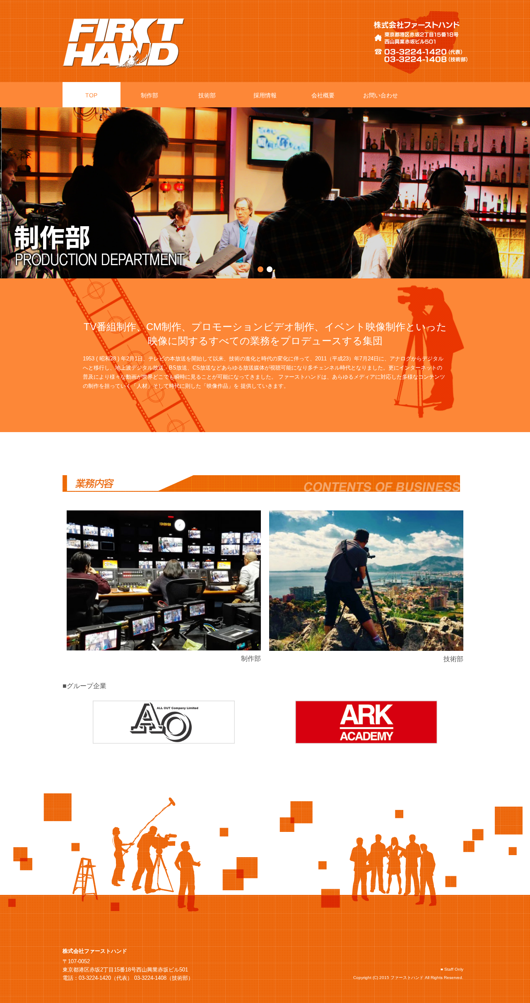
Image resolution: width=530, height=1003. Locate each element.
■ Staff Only (452, 969)
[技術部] (366, 580)
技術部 (207, 95)
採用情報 (265, 95)
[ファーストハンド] (123, 45)
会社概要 (323, 95)
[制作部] (164, 580)
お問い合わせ (380, 95)
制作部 (149, 95)
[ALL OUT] (164, 722)
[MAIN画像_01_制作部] (265, 111)
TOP (91, 95)
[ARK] (366, 722)
